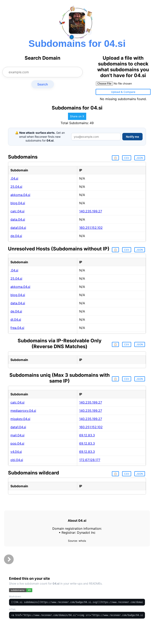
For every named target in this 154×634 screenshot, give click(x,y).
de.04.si (16, 236)
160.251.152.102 (91, 228)
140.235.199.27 (90, 211)
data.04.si (17, 219)
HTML (12, 609)
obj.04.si (16, 460)
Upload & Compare (123, 91)
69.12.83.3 (87, 435)
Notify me (132, 136)
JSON (139, 157)
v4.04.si (16, 452)
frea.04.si (17, 328)
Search (42, 84)
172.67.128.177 (89, 460)
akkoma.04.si (20, 195)
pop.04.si (17, 443)
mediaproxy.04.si (23, 411)
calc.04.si (17, 211)
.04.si (14, 178)
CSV (126, 157)
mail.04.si (17, 435)
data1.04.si (18, 228)
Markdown (15, 596)
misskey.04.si (20, 419)
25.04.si (16, 187)
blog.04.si (17, 203)
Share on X (77, 116)
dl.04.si (15, 320)
